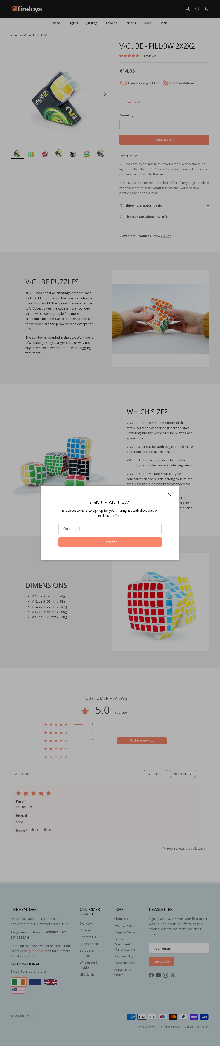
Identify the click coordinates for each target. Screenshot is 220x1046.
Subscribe (110, 542)
